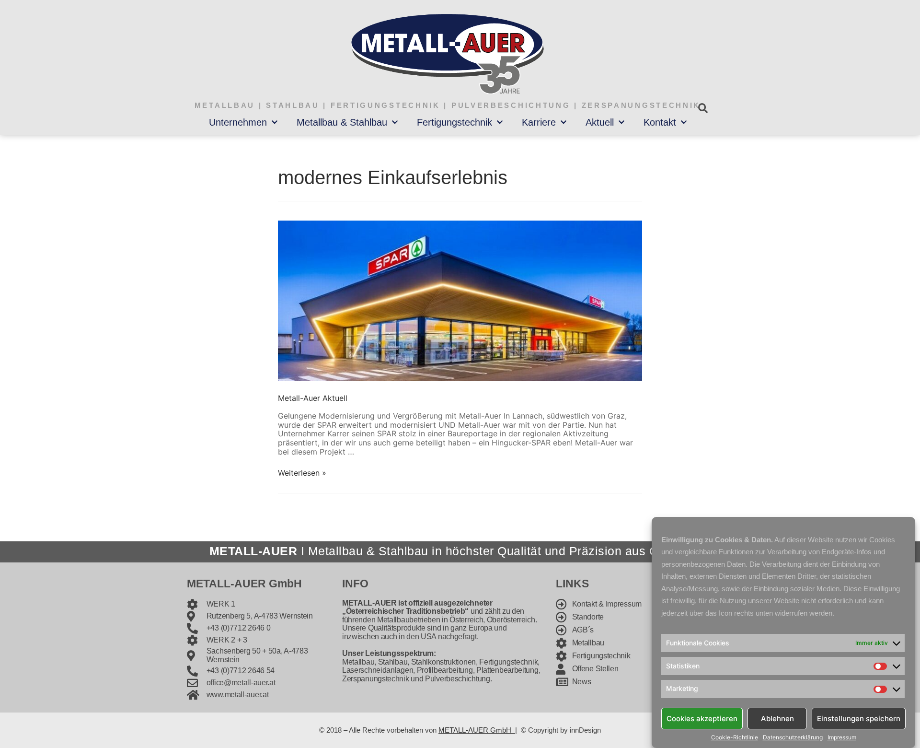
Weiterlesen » (302, 473)
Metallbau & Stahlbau (342, 122)
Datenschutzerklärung (793, 737)
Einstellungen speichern (858, 718)
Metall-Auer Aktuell (312, 398)
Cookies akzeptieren (702, 718)
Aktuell (600, 122)
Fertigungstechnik (454, 122)
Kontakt (660, 122)
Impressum (842, 737)
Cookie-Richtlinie (734, 737)
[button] (703, 108)
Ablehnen (777, 718)
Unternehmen (238, 122)
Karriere (539, 122)
